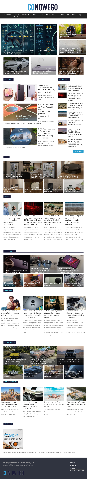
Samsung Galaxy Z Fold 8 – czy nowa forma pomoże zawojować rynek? (32, 283)
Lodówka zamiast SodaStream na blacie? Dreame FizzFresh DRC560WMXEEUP (42, 176)
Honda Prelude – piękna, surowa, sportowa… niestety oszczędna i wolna (16, 71)
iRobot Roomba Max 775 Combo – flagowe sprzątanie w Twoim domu (69, 177)
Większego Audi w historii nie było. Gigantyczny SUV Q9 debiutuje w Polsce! (69, 361)
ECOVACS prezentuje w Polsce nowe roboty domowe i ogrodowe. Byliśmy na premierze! (46, 133)
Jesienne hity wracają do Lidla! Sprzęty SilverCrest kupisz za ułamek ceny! (75, 123)
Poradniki (26, 15)
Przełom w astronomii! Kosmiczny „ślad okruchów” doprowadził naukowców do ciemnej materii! (75, 132)
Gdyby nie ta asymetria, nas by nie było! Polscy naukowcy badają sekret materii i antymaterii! (75, 87)
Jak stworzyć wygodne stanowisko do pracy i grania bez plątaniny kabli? (53, 314)
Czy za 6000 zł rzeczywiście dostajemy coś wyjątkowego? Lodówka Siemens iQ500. (14, 176)
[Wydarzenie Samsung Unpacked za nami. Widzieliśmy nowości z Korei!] (20, 85)
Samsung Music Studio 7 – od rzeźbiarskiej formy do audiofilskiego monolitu (52, 189)
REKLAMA (72, 468)
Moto (48, 15)
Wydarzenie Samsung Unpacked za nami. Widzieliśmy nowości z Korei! (46, 88)
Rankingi (35, 15)
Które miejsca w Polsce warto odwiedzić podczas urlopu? (54, 404)
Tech (42, 15)
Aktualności (6, 15)
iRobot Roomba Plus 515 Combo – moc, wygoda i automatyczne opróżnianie (33, 189)
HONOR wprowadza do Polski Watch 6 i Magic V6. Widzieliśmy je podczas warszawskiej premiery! (46, 111)
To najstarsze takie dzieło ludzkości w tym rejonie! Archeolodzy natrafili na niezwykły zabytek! (75, 106)
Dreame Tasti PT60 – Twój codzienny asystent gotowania (73, 190)
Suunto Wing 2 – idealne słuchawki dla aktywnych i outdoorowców (11, 283)
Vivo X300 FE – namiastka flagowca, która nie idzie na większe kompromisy (42, 71)
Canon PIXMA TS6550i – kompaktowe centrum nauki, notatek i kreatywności (71, 50)
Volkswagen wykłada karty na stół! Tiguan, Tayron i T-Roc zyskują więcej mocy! (16, 361)
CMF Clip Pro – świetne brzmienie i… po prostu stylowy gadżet (10, 313)
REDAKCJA (73, 465)
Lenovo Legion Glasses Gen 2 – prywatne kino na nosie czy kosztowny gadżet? (41, 270)
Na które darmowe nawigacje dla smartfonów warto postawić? (30, 405)
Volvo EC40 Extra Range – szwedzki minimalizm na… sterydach (31, 374)
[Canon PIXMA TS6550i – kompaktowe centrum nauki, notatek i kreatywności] (72, 41)
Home (68, 15)
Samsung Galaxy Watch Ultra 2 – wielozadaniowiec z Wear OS (73, 284)
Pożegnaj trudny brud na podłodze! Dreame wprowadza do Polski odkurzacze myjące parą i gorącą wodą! (75, 143)
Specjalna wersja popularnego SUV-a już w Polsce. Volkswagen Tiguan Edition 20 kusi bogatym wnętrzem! (53, 374)
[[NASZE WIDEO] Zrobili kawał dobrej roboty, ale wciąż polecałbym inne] (72, 25)
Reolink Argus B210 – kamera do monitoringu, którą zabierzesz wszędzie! (13, 189)
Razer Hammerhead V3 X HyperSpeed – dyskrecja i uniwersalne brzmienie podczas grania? (32, 314)
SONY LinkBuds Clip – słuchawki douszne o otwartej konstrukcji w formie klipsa (75, 314)
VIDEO (74, 15)
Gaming (61, 15)
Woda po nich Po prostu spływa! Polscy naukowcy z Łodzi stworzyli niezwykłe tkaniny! (75, 114)
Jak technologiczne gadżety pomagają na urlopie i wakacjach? (9, 404)
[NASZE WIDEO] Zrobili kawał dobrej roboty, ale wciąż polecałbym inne (71, 34)
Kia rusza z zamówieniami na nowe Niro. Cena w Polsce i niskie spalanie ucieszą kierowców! (12, 374)
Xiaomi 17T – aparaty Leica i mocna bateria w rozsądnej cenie (16, 271)
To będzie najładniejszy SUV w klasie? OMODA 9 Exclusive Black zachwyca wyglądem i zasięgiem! (73, 374)
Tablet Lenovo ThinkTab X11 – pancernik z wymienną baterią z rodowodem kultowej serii (68, 270)
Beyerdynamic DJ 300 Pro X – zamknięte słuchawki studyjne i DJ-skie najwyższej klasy (30, 51)
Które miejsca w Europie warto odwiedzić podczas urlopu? (76, 404)
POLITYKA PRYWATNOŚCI (77, 471)
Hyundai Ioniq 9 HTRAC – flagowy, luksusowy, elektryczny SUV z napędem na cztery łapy (42, 361)
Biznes (54, 15)
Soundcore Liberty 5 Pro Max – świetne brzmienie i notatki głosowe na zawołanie (70, 71)
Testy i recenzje (17, 15)
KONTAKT (73, 462)
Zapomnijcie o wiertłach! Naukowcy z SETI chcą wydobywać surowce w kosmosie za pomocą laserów (75, 97)
